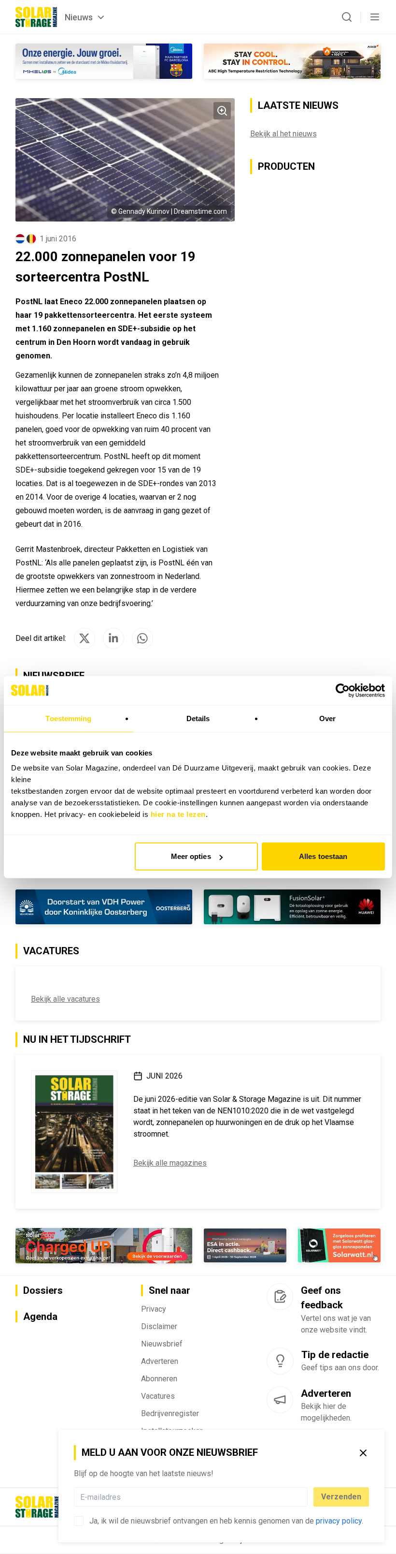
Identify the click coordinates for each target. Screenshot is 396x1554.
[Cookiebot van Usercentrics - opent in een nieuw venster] (342, 690)
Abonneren (159, 1378)
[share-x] (84, 638)
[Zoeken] (347, 17)
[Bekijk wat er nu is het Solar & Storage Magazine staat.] (74, 1131)
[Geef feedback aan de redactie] (280, 1296)
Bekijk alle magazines (170, 1163)
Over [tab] (327, 718)
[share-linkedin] (113, 638)
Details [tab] (198, 718)
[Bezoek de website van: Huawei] (292, 907)
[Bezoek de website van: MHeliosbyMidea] (103, 61)
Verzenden (341, 1496)
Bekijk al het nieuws (283, 133)
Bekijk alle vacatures (65, 999)
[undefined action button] (305, 1497)
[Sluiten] (363, 1453)
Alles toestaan (323, 856)
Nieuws (79, 17)
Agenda (40, 1316)
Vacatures (158, 1396)
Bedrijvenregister (170, 1413)
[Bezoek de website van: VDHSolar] (103, 907)
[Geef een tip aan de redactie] (280, 1361)
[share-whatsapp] (142, 638)
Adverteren (159, 1361)
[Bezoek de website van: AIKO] (292, 61)
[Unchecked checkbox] (79, 1521)
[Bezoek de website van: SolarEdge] (103, 1245)
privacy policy (339, 1520)
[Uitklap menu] (375, 17)
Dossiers (43, 1290)
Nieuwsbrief (162, 1343)
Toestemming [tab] (68, 718)
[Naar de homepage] (36, 17)
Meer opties (191, 856)
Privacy (153, 1309)
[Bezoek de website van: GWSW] (245, 1245)
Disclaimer (159, 1326)
